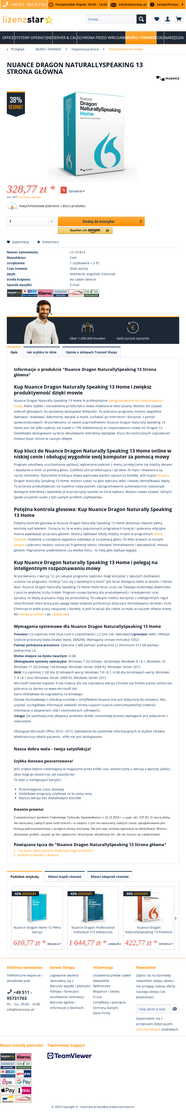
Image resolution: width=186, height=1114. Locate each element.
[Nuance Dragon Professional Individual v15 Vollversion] (93, 907)
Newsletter (101, 981)
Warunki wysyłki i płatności (70, 986)
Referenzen (101, 986)
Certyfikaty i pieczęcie (109, 1002)
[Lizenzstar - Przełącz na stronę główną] (28, 20)
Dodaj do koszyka (98, 221)
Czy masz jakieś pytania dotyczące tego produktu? (55, 850)
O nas (97, 997)
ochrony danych (148, 1029)
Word (158, 534)
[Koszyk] (178, 19)
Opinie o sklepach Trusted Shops (91, 352)
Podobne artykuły (24, 876)
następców (59, 614)
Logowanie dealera (64, 975)
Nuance (163, 475)
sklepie (19, 545)
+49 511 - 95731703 (19, 995)
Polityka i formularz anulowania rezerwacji (67, 994)
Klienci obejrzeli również (110, 876)
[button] (85, 232)
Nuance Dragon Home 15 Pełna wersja (37, 929)
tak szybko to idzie (41, 352)
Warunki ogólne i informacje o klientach (67, 1005)
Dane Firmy (101, 1013)
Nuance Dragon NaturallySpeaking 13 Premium (148, 929)
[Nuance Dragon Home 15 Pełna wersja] (37, 907)
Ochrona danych (105, 1008)
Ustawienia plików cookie (112, 975)
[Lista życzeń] (156, 19)
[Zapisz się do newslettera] (174, 1009)
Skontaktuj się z (61, 981)
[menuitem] (116, 19)
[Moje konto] (167, 19)
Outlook (20, 539)
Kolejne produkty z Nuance (38, 855)
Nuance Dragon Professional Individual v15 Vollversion (93, 929)
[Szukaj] (141, 19)
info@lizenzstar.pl (133, 4)
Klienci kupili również (64, 876)
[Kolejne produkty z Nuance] (168, 84)
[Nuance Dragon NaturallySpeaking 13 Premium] (149, 907)
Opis (13, 352)
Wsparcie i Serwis (106, 991)
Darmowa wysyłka (29, 197)
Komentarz (50, 242)
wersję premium (31, 614)
